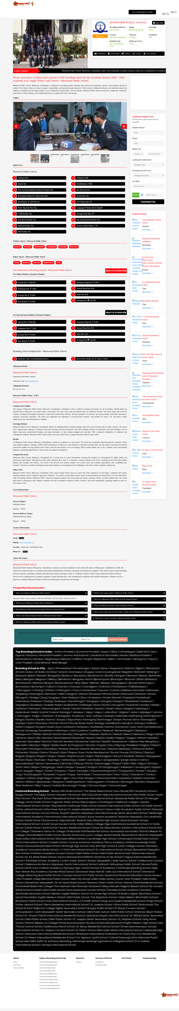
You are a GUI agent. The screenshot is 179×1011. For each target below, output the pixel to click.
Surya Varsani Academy (102, 771)
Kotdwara (69, 681)
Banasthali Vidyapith (146, 804)
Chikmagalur (23, 644)
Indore (54, 666)
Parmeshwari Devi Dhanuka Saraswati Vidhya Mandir (87, 840)
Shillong (78, 717)
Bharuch (130, 633)
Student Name (138, 128)
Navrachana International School (65, 771)
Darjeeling (21, 648)
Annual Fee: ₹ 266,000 (27, 237)
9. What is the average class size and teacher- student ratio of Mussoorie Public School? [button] (122, 566)
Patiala (34, 706)
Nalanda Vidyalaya (130, 771)
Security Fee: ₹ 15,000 (26, 249)
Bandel (41, 630)
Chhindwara (118, 641)
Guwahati (132, 659)
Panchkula (50, 703)
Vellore (19, 736)
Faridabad (142, 651)
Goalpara (146, 655)
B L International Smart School (114, 804)
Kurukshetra (46, 684)
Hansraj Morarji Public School (42, 800)
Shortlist (101, 36)
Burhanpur (37, 641)
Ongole (101, 699)
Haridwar (87, 662)
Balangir (152, 626)
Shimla (89, 717)
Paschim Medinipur (119, 703)
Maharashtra (23, 613)
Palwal (155, 699)
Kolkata (151, 677)
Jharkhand (97, 609)
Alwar (29, 626)
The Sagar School (44, 749)
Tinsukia (151, 725)
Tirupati (60, 728)
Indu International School (61, 855)
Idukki (34, 666)
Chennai (104, 641)
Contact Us (148, 201)
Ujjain (66, 732)
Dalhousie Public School (83, 760)
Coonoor (103, 644)
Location (136, 181)
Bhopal (49, 637)
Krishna (109, 681)
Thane (48, 725)
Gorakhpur (36, 659)
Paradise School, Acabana (123, 844)
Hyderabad (22, 666)
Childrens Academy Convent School (52, 807)
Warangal (127, 736)
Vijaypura (58, 736)
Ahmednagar (81, 622)
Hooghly (128, 662)
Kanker (41, 673)
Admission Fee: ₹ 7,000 (27, 243)
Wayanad (153, 736)
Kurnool (19, 684)
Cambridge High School (101, 793)
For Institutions (99, 916)
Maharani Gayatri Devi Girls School (107, 869)
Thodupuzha (126, 725)
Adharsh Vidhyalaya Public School (119, 818)
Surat (18, 725)
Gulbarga (86, 659)
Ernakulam (95, 651)
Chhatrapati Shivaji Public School (137, 793)
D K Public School (93, 829)
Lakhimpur (61, 684)
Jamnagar (23, 670)
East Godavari (70, 651)
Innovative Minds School (43, 804)
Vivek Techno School (124, 815)
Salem (82, 714)
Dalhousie (152, 644)
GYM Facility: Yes (25, 168)
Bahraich (140, 626)
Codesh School (58, 796)
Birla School (22, 807)
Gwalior (144, 659)
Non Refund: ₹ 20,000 (26, 256)
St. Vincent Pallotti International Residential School (55, 869)
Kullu (133, 681)
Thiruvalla (82, 725)
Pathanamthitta (143, 703)
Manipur (38, 613)
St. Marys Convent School (129, 862)
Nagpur (131, 692)
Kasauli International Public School (119, 760)
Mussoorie (78, 692)
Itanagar (65, 666)
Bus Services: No (83, 144)
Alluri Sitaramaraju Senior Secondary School (121, 767)
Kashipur (20, 677)
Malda (37, 688)
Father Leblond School (28, 763)
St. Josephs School (101, 859)
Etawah (116, 651)
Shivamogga (102, 717)
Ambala (40, 626)
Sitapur (35, 721)
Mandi (57, 688)
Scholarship (114, 54)
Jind (88, 670)
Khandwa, (42, 677)
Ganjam (118, 655)
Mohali (159, 688)
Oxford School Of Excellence (98, 822)
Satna (144, 714)
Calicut (50, 641)
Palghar (145, 699)
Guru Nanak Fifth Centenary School (135, 745)
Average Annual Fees (141, 171)
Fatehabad (22, 655)
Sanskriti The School (68, 749)
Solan (60, 721)
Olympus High (72, 822)
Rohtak (19, 714)
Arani (99, 626)
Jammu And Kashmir (76, 609)
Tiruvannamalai (102, 728)
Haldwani (21, 662)
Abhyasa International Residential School (50, 888)
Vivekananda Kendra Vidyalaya (44, 818)
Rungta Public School (100, 862)
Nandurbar (82, 695)
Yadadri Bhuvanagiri (64, 739)
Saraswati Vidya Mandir (90, 826)
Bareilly (109, 630)
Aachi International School (81, 818)
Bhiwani (38, 637)
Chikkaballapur (137, 641)
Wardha (140, 736)
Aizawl (95, 622)
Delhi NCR (143, 606)
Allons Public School (125, 859)
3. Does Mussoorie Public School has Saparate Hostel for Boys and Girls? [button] (39, 564)
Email (134, 138)
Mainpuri (141, 684)
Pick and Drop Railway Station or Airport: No (35, 144)
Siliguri (142, 717)
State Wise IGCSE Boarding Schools (48, 934)
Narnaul (95, 695)
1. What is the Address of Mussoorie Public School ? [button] (32, 547)
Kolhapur (140, 677)
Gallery (127, 54)
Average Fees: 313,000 (86, 255)
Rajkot (89, 710)
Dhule (151, 648)
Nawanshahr (120, 695)
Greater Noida (53, 659)
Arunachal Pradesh (87, 606)
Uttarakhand (42, 617)
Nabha (100, 692)
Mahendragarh (124, 684)
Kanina (30, 673)
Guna (97, 659)
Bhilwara (150, 633)
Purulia (124, 706)
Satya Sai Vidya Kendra (106, 782)
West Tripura (42, 739)
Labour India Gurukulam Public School (127, 763)
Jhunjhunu (78, 670)
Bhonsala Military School (70, 793)
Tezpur (39, 725)
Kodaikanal (113, 677)
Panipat (63, 703)
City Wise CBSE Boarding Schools (48, 919)
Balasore (20, 630)
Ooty (110, 699)
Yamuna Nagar (97, 739)
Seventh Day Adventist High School (97, 774)
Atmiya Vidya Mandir (54, 760)
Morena (21, 692)
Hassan (99, 662)
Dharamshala (111, 648)
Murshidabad (62, 692)
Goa (153, 606)
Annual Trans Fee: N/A (85, 243)
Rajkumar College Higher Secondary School (60, 862)
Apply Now (159, 23)
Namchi (47, 695)
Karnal (127, 673)
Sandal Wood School (61, 826)
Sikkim (111, 613)
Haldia (155, 659)
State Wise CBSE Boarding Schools (48, 916)
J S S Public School (89, 855)
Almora (19, 626)
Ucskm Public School (73, 815)
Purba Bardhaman (97, 706)
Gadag (48, 655)
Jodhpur (98, 670)
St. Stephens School (129, 873)
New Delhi (21, 699)
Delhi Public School (87, 807)
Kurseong (31, 684)
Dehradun (51, 648)
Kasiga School (23, 749)
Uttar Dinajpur (86, 732)
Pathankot (21, 706)
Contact (138, 54)
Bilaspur (105, 637)
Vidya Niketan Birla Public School (138, 851)
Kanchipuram (152, 670)
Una (73, 732)
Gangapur (93, 655)
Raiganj (30, 710)
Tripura (152, 613)
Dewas (83, 648)
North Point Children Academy (43, 822)
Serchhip (66, 717)
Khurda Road (77, 677)
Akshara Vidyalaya (82, 767)
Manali (47, 688)
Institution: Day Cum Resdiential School (33, 313)
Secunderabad (24, 717)
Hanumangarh (51, 662)
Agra (51, 622)
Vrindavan (112, 736)
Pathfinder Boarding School (133, 822)
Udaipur (20, 732)
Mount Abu (34, 692)
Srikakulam (127, 721)
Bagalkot (127, 626)
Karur (136, 673)
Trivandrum (137, 728)
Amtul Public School (38, 756)
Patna (44, 706)
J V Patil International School (77, 804)
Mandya (67, 688)
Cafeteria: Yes (23, 132)
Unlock (21, 492)
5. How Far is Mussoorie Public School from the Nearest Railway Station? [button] (40, 576)
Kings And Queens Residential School (123, 855)
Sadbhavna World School (59, 880)
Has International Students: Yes (88, 174)
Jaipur (89, 666)
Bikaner (94, 637)
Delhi (62, 648)
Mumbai (47, 692)
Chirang (38, 644)
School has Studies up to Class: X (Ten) (92, 313)
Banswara (80, 630)
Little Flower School (55, 763)
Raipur (52, 710)
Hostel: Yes (22, 138)
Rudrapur (40, 714)
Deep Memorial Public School (51, 833)
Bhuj (77, 637)
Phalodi (54, 706)
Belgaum (41, 633)
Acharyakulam (24, 866)
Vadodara (124, 732)
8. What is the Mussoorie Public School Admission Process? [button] (113, 560)
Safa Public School (54, 844)
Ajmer (104, 622)
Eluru (84, 651)
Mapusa (94, 688)
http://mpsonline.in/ (32, 335)
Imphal (44, 666)
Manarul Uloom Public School (105, 837)
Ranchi (118, 710)
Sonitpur (92, 721)
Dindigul (34, 651)
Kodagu (99, 677)
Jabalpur (78, 666)
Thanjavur (60, 725)
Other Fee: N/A (82, 249)
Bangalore (54, 630)
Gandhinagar (76, 655)
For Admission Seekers (101, 919)
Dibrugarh (21, 651)
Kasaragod (148, 673)
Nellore (134, 695)
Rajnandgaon (103, 710)
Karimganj (89, 673)
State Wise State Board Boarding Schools (49, 939)
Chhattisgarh (127, 606)
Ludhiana (95, 684)
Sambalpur (95, 714)
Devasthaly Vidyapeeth (39, 837)
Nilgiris (46, 699)
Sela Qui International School (123, 826)
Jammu (158, 666)
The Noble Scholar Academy (42, 815)
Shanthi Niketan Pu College (41, 877)
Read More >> (148, 230)
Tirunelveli (48, 728)
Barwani (132, 630)
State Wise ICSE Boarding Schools (48, 928)
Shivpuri (117, 717)
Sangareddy (111, 714)
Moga (150, 688)
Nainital (152, 692)
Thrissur (140, 725)
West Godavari (24, 739)
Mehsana (139, 688)
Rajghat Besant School (134, 840)
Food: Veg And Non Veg (27, 162)
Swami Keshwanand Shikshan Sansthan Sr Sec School (90, 811)
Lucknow (83, 684)
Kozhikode (97, 681)
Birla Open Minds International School (120, 884)
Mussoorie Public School (128, 22)
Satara (134, 714)
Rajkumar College (126, 756)
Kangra (19, 673)
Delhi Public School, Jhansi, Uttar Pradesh (116, 833)
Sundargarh (143, 721)
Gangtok (106, 655)
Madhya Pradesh (140, 609)
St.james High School (103, 848)
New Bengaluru (149, 695)
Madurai (108, 684)
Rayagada (153, 710)
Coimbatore (88, 644)
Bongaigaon (119, 637)
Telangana (139, 613)
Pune (81, 706)
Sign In (175, 13)
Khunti (64, 677)
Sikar (134, 717)
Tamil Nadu (124, 613)
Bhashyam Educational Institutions (97, 888)
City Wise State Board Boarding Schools (49, 942)
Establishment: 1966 (84, 138)
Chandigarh (89, 641)
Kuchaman (122, 681)
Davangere (36, 648)
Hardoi (76, 662)
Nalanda (20, 695)
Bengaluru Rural (82, 633)
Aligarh (139, 622)
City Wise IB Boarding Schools (47, 925)
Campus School (71, 829)
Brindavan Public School (29, 855)
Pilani (63, 706)
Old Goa (90, 699)
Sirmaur (152, 717)
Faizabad (129, 651)
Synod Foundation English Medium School (40, 851)
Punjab (88, 613)
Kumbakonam (153, 681)
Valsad (137, 732)
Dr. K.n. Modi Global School (40, 811)
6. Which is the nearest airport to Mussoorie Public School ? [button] (113, 547)
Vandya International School (59, 899)
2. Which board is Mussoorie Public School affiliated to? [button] (33, 557)
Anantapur (75, 626)
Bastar (143, 630)
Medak (117, 688)
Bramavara (22, 641)
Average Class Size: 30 (85, 168)
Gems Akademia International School (66, 859)
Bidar (85, 637)
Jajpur (98, 666)
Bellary (52, 633)
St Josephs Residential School (85, 763)
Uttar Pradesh (24, 617)
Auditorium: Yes (83, 150)
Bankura (67, 630)
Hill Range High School (74, 800)
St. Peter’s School (86, 884)
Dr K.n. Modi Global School (70, 837)
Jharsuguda (62, 670)
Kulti (140, 681)
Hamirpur (34, 662)
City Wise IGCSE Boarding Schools (48, 937)
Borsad (133, 637)
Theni (71, 725)
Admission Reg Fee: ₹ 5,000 (87, 237)
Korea (50, 681)
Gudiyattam (71, 659)
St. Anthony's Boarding (58, 895)
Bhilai (140, 633)
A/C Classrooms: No (84, 156)
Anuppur (89, 626)
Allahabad (152, 622)
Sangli (124, 714)
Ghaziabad (132, 655)
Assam (105, 606)
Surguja (28, 725)
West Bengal (59, 617)
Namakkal (34, 695)
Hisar (118, 662)
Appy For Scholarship (116, 225)
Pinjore (72, 706)
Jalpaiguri (145, 666)
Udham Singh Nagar (39, 732)
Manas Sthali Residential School (143, 837)
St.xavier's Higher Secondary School (139, 848)
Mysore (90, 692)
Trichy (124, 728)
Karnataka (112, 609)
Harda (66, 662)
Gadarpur (60, 655)
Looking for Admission (141, 160)
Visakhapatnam (75, 736)
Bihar (114, 606)
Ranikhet (129, 710)
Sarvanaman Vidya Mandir (58, 774)
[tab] (50, 547)
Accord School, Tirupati (55, 767)
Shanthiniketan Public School (43, 789)
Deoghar (72, 648)
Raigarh (42, 710)
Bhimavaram (23, 637)
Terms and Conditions (18, 922)
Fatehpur (36, 655)
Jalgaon (124, 666)
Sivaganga (48, 721)
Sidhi (126, 717)
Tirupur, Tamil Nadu (78, 728)
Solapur (70, 721)
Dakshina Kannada (132, 644)
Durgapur (55, 651)
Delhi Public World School (115, 807)
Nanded (69, 695)
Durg (44, 651)
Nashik (106, 695)
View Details (151, 54)
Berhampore (101, 633)
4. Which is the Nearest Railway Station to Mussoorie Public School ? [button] (38, 570)
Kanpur (61, 673)
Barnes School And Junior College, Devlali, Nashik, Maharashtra (100, 789)
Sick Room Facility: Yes (27, 174)
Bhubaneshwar (64, 637)
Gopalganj (21, 659)
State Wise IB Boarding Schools (47, 922)
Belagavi (28, 633)
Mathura (106, 688)
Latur (73, 684)
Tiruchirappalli (32, 728)
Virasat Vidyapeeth (99, 815)
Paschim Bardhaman (93, 703)
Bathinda (154, 630)
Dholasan (140, 648)
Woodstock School (64, 752)
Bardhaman (95, 630)
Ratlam (140, 710)
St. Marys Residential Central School (98, 880)
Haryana (31, 609)
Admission (101, 54)
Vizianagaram (95, 736)
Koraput (41, 681)
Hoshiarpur (141, 662)
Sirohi (18, 721)
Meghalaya (52, 613)
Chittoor (49, 644)
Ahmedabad (63, 622)
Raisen (62, 710)
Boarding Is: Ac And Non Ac (29, 156)
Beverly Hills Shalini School (66, 745)
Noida (55, 699)
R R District (136, 706)
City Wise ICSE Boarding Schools (48, 931)
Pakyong (120, 699)
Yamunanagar (118, 739)
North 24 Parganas (71, 699)
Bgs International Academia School (126, 778)
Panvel (74, 703)
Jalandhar (110, 666)
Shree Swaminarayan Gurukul (77, 877)
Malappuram (23, 688)
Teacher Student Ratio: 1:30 (87, 180)
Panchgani (35, 703)
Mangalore (81, 688)
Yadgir (83, 739)
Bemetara (64, 633)
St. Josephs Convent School (58, 884)
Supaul (156, 721)
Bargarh (120, 630)
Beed (18, 633)
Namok (57, 695)
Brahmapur (146, 637)
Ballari (31, 630)
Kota (59, 681)
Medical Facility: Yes (26, 180)
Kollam (19, 681)
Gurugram (118, 659)
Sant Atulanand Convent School (86, 844)
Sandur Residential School (74, 782)
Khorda (54, 677)
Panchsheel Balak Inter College (34, 840)
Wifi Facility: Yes (24, 186)
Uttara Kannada (107, 732)
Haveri (110, 662)
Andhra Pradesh (64, 606)
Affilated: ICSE (82, 132)
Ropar (29, 714)
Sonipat (81, 721)
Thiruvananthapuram (103, 725)
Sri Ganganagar (109, 721)
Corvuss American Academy (86, 796)
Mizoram (66, 613)
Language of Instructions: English (90, 162)
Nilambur (34, 699)
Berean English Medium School (70, 848)
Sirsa (26, 721)
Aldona (129, 622)
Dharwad (127, 648)
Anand (63, 626)
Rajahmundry (76, 710)
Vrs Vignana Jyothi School (91, 891)
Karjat (117, 673)
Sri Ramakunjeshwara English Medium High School (127, 877)
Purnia (114, 706)
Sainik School (32, 774)
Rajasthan (100, 613)
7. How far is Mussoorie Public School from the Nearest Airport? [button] (114, 554)
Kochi (90, 677)
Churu (76, 644)
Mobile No (136, 149)
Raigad (19, 710)
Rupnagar (54, 714)
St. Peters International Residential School (50, 891)
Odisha (77, 613)
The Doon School (42, 752)
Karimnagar (105, 673)
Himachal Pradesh (50, 609)
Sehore (40, 717)
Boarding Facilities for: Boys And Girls (33, 150)
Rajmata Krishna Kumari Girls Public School (129, 749)
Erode (106, 651)
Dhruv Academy (114, 796)
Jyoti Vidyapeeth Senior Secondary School (60, 866)
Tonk (116, 728)
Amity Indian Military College (86, 778)
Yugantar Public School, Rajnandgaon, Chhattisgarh (83, 756)
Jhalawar (47, 670)
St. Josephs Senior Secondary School (94, 873)
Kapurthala (74, 673)
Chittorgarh (63, 644)
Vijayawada (43, 736)
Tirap (18, 728)
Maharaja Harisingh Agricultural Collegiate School (103, 895)
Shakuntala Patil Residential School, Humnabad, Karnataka (102, 785)
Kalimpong (136, 670)
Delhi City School (80, 833)
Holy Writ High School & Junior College (112, 800)
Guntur (106, 659)
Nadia (110, 692)
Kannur (51, 673)
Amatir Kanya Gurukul (55, 778)
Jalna (134, 666)
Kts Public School (151, 760)
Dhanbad (95, 648)
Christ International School (31, 796)
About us (15, 916)
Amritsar (52, 626)
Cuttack (114, 644)
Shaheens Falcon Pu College (48, 785)
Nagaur (120, 692)
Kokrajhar (127, 677)
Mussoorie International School (95, 752)
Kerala (124, 609)
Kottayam (83, 681)
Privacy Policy (17, 919)
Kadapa (109, 670)
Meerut (127, 688)
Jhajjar (36, 670)
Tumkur (150, 728)
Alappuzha (116, 622)
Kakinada (122, 670)
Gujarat (20, 609)
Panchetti (21, 703)
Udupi (57, 732)
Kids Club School (91, 749)
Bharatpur (117, 633)
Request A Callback (117, 594)
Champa (74, 641)
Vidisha (29, 736)
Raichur (149, 706)
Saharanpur (69, 714)
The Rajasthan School (104, 851)
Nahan (142, 692)
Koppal (30, 681)
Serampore (52, 717)
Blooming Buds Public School (43, 829)
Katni (31, 677)
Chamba (62, 641)
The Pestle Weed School (98, 745)
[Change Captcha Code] (142, 195)
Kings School (154, 855)
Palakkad (132, 699)
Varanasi (148, 732)
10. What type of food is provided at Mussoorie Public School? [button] (114, 572)
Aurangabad (112, 626)
